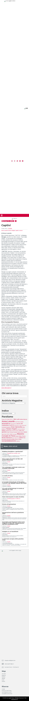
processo (4, 439)
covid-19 (11, 425)
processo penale (10, 439)
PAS (24, 437)
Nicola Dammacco (7, 437)
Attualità (10, 228)
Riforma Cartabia (18, 439)
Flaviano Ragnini (11, 429)
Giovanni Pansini (15, 430)
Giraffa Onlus (21, 430)
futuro (3, 430)
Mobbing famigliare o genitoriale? (12, 451)
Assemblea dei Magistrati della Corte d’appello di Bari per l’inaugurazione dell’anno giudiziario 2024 (13, 523)
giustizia (4, 432)
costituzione (5, 425)
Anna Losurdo (4, 230)
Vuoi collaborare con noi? (7, 692)
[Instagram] (13, 221)
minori (17, 436)
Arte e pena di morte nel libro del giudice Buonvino (12, 459)
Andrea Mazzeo (23, 419)
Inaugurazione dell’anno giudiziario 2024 (13, 513)
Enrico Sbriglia (11, 230)
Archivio (3, 681)
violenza (18, 441)
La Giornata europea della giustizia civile (13, 539)
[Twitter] (4, 221)
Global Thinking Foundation (12, 432)
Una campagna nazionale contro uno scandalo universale (13, 468)
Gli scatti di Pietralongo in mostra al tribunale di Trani (13, 489)
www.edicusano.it (6, 388)
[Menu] (1, 215)
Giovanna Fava (8, 430)
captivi (17, 230)
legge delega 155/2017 (6, 434)
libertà (11, 434)
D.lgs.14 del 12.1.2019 (18, 425)
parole (21, 437)
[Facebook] (2, 221)
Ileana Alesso (21, 432)
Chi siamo (4, 673)
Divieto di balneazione (9, 504)
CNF (21, 423)
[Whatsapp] (9, 221)
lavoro (25, 432)
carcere (21, 230)
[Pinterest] (8, 221)
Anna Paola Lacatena (19, 421)
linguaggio (15, 434)
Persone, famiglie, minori (15, 453)
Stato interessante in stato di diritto (13, 497)
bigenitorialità (13, 423)
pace (13, 437)
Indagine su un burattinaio (10, 531)
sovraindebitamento (9, 441)
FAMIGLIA (4, 429)
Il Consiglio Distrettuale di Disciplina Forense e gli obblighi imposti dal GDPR (14, 482)
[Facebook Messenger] (11, 221)
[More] (15, 221)
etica (24, 427)
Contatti (3, 689)
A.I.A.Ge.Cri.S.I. (9, 419)
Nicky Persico (22, 436)
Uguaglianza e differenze (15, 498)
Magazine (4, 675)
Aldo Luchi (16, 419)
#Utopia (3, 419)
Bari (9, 423)
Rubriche (3, 676)
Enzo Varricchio (16, 427)
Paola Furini (16, 437)
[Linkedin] (6, 221)
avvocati (5, 423)
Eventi (3, 679)
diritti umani (24, 425)
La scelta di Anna (7, 475)
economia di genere (6, 427)
